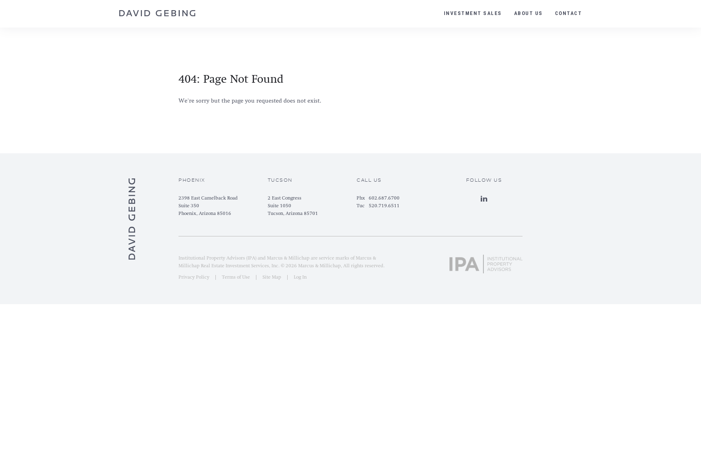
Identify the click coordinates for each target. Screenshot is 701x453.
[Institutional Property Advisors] (486, 261)
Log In (300, 277)
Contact (568, 13)
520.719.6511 (384, 206)
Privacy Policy (193, 277)
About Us (528, 13)
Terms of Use (236, 277)
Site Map (271, 277)
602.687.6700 (384, 198)
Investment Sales (473, 13)
